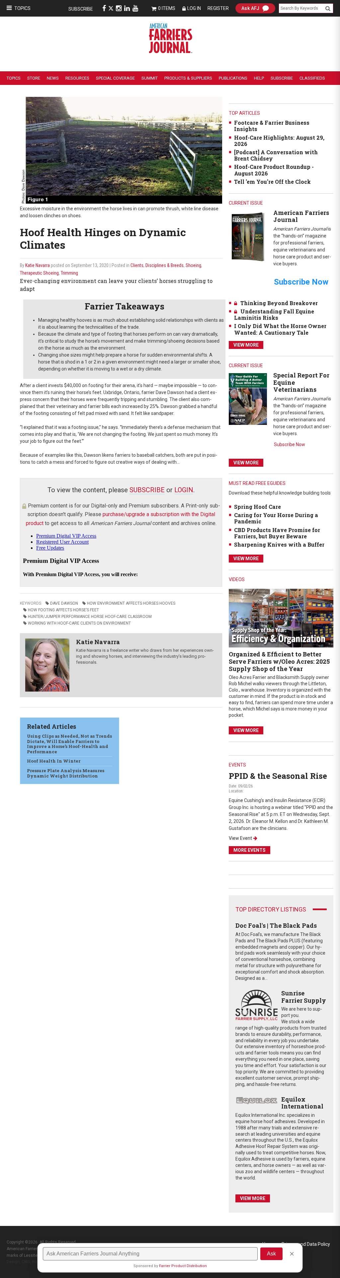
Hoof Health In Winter (53, 761)
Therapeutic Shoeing (39, 273)
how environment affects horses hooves (131, 603)
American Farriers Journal (301, 216)
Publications (233, 78)
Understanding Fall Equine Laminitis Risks (274, 314)
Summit (149, 78)
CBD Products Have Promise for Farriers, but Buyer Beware (277, 533)
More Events (249, 850)
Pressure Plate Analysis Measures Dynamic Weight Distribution (65, 773)
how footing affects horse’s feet (63, 610)
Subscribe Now (289, 444)
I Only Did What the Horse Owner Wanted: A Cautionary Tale (280, 329)
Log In (194, 8)
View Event (240, 838)
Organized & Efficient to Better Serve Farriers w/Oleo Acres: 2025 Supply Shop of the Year (279, 661)
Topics (22, 8)
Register (218, 8)
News (53, 78)
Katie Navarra (37, 265)
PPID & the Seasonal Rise (278, 776)
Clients (136, 265)
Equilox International (302, 1102)
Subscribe (80, 9)
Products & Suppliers (188, 78)
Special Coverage (115, 78)
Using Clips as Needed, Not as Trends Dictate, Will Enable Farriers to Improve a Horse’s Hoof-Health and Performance (69, 744)
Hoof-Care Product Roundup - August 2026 (274, 169)
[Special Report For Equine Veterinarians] (248, 398)
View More (246, 345)
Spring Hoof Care (257, 506)
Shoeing (193, 265)
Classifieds (312, 78)
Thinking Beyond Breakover (279, 303)
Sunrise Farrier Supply (303, 996)
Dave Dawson (64, 603)
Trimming (69, 273)
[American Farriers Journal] (248, 236)
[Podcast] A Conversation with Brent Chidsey (276, 155)
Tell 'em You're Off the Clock (272, 181)
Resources (77, 78)
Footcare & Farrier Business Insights (271, 125)
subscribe (147, 490)
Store (33, 78)
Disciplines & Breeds (164, 265)
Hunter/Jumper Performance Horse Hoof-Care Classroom (90, 616)
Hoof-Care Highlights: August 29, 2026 (279, 140)
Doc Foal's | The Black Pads (276, 925)
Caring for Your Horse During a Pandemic (276, 518)
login (183, 490)
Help (259, 78)
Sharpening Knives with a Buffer (279, 544)
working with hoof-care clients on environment (79, 623)
